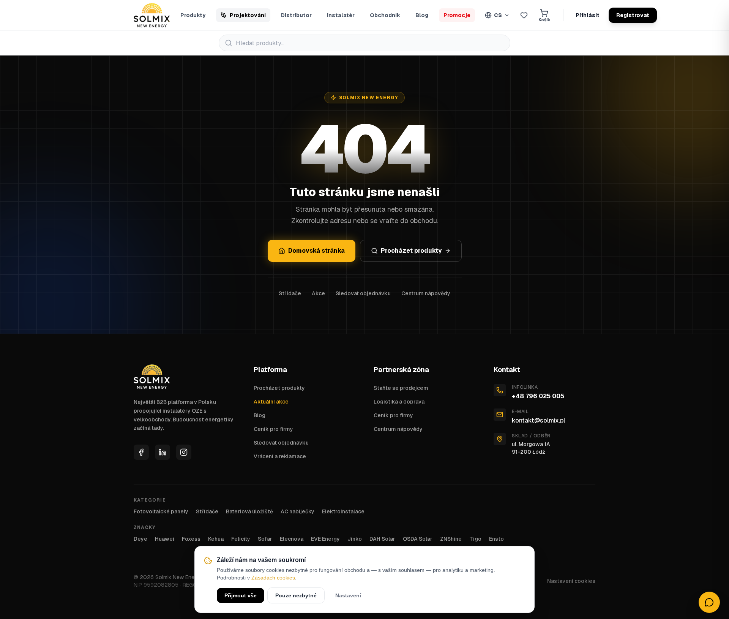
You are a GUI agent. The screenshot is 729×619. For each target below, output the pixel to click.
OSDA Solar (417, 538)
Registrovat (632, 15)
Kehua (216, 538)
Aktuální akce (271, 401)
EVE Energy (325, 538)
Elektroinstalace (343, 511)
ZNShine (451, 538)
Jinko (354, 538)
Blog (421, 15)
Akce (318, 293)
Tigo (475, 538)
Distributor (296, 15)
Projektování (248, 15)
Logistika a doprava (399, 401)
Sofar (265, 538)
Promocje (456, 15)
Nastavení (348, 595)
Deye (140, 538)
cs (498, 15)
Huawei (164, 538)
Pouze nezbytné (296, 595)
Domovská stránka (316, 251)
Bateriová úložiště (249, 511)
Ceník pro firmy (273, 429)
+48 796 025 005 (538, 396)
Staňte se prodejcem (401, 388)
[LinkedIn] (162, 452)
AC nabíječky (297, 511)
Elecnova (291, 538)
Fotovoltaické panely (161, 511)
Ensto (496, 538)
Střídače (290, 293)
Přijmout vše (240, 595)
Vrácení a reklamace (280, 456)
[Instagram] (183, 452)
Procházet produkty (411, 251)
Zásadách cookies (273, 578)
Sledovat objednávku (363, 293)
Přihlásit (588, 15)
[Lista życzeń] (524, 15)
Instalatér (341, 15)
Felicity (240, 538)
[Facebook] (141, 452)
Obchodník (385, 15)
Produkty (192, 15)
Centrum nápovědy (425, 293)
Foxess (191, 538)
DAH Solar (382, 538)
